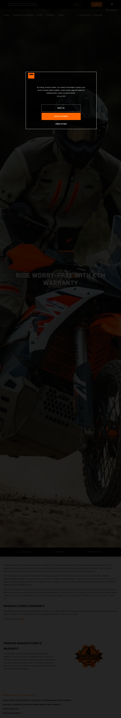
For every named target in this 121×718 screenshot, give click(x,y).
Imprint (64, 96)
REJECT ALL (61, 108)
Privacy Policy (59, 96)
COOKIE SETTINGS (61, 124)
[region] (61, 100)
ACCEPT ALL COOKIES (61, 116)
